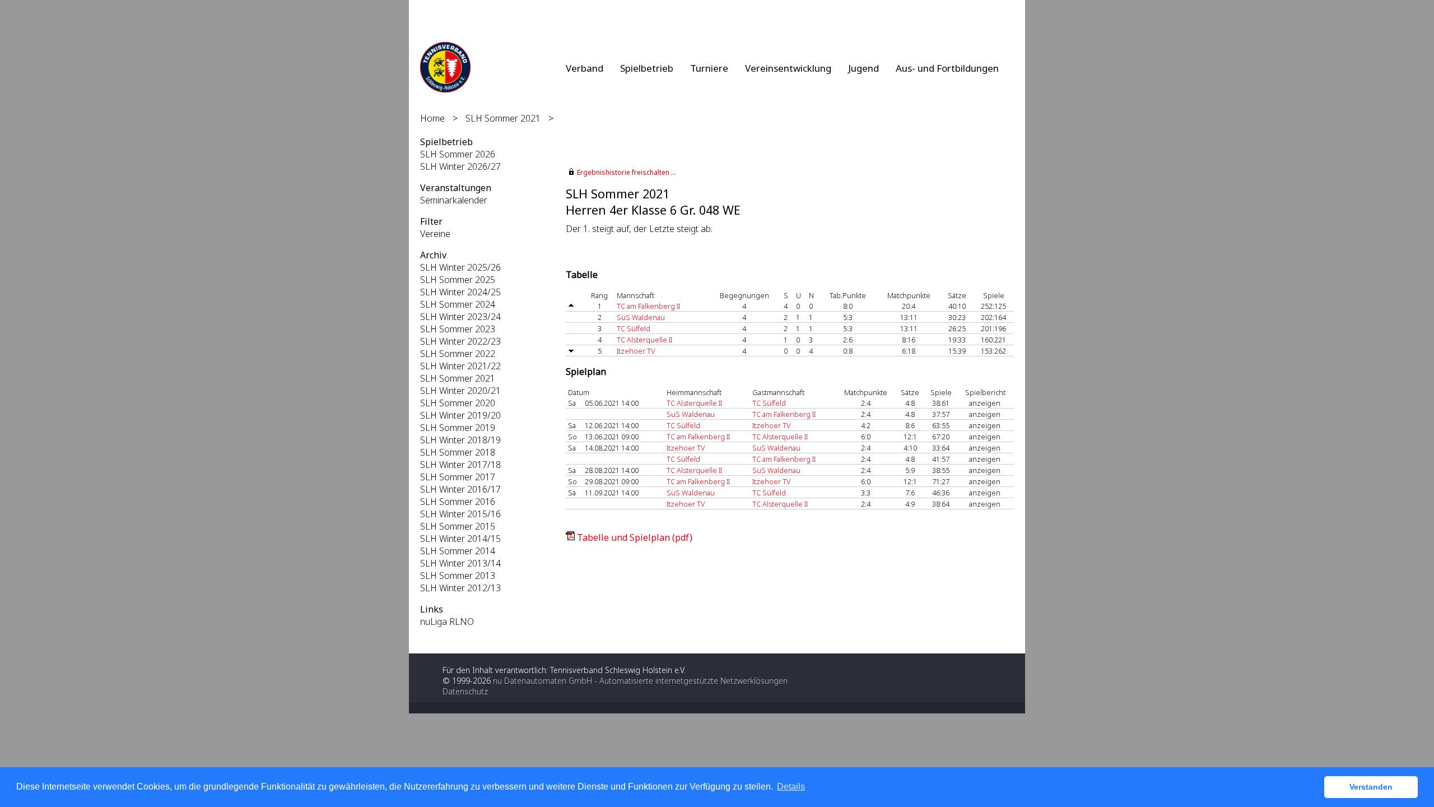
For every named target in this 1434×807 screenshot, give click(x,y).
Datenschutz (465, 691)
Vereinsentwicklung (788, 68)
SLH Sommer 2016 (457, 501)
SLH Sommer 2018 (457, 452)
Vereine (435, 234)
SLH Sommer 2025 (457, 279)
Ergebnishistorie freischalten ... (626, 172)
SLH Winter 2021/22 (460, 366)
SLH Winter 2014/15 (460, 538)
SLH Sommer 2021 (503, 118)
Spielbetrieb (646, 68)
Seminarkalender (453, 200)
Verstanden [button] (1371, 786)
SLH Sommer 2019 (457, 427)
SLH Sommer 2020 (457, 403)
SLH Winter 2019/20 (460, 415)
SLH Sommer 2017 (457, 477)
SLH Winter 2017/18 (460, 464)
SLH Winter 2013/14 (460, 563)
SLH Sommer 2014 (457, 551)
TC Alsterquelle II (644, 340)
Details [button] (791, 786)
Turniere (709, 68)
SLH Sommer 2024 (457, 304)
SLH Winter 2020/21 (460, 390)
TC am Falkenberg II (648, 306)
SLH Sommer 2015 (457, 526)
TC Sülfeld (633, 328)
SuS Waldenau (641, 317)
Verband (584, 68)
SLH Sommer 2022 (457, 353)
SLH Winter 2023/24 (460, 316)
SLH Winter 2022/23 (460, 341)
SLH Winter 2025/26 (460, 267)
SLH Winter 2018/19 (460, 440)
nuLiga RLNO (447, 621)
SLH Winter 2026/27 (460, 166)
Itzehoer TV (636, 351)
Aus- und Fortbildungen (947, 68)
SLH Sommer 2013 (457, 575)
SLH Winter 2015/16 (460, 514)
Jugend (863, 68)
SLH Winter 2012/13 (460, 588)
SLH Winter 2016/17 (460, 489)
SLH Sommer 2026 (457, 154)
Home (432, 118)
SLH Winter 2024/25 (460, 292)
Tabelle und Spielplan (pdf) (634, 537)
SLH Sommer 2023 (457, 329)
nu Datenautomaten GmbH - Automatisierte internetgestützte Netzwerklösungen (640, 680)
